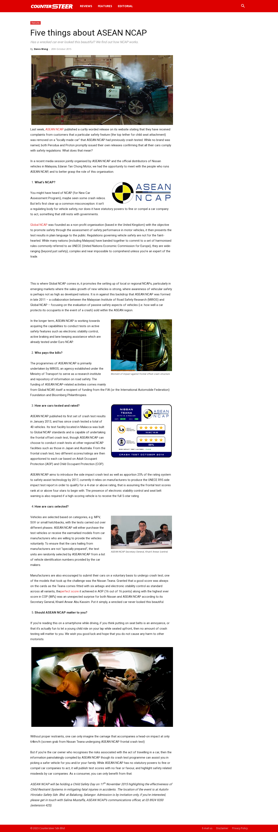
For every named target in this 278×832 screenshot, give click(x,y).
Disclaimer (222, 828)
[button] (243, 6)
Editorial (125, 6)
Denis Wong (41, 48)
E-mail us (207, 828)
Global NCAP (38, 225)
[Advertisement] (101, 270)
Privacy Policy (240, 828)
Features (105, 6)
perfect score (69, 591)
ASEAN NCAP (54, 129)
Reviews (86, 6)
